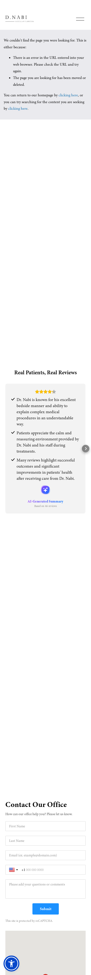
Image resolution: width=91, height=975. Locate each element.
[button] (5, 448)
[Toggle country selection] (14, 870)
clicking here (68, 95)
